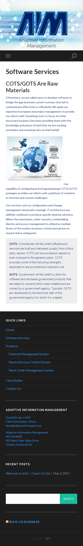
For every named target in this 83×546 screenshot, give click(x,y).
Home (10, 330)
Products (12, 346)
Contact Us (13, 388)
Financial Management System (29, 354)
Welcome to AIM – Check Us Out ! (29, 473)
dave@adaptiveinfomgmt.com (24, 425)
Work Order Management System (31, 370)
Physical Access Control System (30, 362)
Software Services (18, 338)
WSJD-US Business (24, 522)
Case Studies (14, 380)
